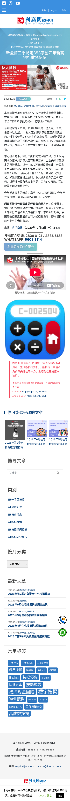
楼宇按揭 (40, 105)
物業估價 (43, 699)
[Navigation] (4, 10)
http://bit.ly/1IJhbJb (37, 396)
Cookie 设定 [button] (45, 795)
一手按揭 (13, 663)
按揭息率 (15, 685)
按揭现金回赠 (21, 691)
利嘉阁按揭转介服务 (20, 246)
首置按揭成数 (34, 706)
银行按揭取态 (15, 706)
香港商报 (17, 227)
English (54, 10)
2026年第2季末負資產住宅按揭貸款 (29, 593)
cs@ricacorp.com (51, 766)
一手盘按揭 (17, 499)
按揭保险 (14, 677)
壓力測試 (18, 105)
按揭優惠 (30, 677)
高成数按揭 (60, 105)
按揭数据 (16, 522)
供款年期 (41, 670)
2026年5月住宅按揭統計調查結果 (27, 615)
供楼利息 (30, 670)
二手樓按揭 (42, 663)
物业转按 (32, 700)
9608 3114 (33, 239)
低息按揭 (15, 670)
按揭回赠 (45, 678)
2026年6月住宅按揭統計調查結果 (28, 604)
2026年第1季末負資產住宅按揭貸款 (29, 636)
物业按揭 (49, 105)
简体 (64, 10)
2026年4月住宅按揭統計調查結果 (28, 625)
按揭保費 (52, 670)
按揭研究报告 (19, 537)
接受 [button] (60, 795)
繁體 (44, 10)
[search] (31, 473)
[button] (35, 77)
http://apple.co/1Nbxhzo (34, 391)
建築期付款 (29, 105)
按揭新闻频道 (19, 529)
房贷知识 (16, 507)
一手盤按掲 (27, 663)
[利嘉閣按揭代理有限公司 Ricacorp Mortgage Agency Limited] (35, 21)
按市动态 (23, 99)
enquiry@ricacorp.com (27, 766)
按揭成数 (34, 684)
